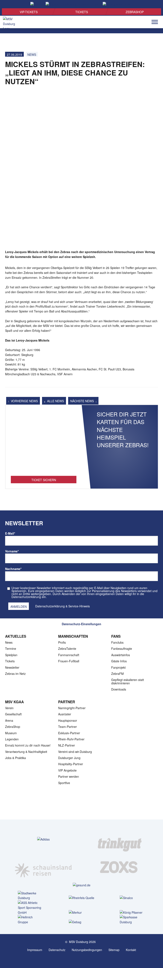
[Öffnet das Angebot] (43, 442)
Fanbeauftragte (121, 648)
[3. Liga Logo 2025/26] (81, 806)
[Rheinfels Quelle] (81, 898)
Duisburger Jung (69, 758)
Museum (11, 733)
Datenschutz (57, 950)
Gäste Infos (119, 661)
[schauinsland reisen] (43, 867)
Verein (9, 708)
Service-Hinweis (79, 606)
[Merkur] (81, 912)
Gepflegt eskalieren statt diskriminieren (127, 681)
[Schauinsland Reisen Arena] (77, 959)
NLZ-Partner (66, 745)
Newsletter (12, 667)
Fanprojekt (118, 667)
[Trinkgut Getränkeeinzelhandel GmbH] (120, 839)
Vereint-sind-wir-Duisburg (75, 751)
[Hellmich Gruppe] (30, 920)
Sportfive (64, 783)
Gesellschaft (13, 714)
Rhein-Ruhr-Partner (71, 739)
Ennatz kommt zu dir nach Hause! (28, 745)
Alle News (55, 401)
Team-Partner (67, 726)
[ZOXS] (120, 867)
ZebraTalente (67, 648)
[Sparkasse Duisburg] (132, 920)
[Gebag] (81, 922)
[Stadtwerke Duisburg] (30, 896)
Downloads (118, 689)
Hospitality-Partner (70, 764)
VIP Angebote (67, 770)
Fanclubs (117, 642)
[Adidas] (43, 839)
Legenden (12, 739)
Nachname (13, 568)
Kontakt (131, 950)
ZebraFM (117, 673)
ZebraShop (135, 12)
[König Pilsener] (132, 912)
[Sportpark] (86, 959)
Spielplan (11, 655)
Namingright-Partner (72, 708)
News (31, 54)
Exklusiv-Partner (69, 733)
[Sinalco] (132, 898)
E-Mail (10, 533)
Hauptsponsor (67, 720)
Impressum (34, 950)
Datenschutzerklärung (50, 606)
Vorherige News (24, 401)
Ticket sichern (43, 480)
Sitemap (113, 950)
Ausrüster (64, 714)
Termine (10, 648)
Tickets (81, 12)
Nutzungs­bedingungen (87, 950)
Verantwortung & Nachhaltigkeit (26, 751)
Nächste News (82, 401)
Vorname (12, 551)
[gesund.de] (81, 885)
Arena (9, 720)
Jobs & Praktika (15, 758)
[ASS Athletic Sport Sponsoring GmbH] (30, 907)
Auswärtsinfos (120, 655)
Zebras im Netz (15, 673)
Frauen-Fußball (68, 661)
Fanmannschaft (68, 655)
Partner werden (68, 776)
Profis (62, 642)
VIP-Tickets (29, 12)
